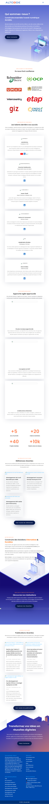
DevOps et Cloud (9, 796)
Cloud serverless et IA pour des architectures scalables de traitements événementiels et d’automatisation (34, 653)
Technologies (29, 761)
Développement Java (10, 792)
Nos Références (29, 765)
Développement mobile (10, 790)
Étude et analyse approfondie (24, 329)
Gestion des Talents (16, 659)
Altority (27, 769)
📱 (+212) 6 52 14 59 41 (31, 780)
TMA (6, 778)
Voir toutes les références (24, 522)
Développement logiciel (10, 784)
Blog (27, 763)
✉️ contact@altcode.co (31, 778)
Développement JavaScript (11, 788)
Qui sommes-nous (30, 757)
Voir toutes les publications (24, 708)
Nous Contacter (12, 37)
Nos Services (29, 759)
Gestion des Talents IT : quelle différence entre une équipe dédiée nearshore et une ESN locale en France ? (14, 653)
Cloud (34, 659)
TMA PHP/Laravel (9, 794)
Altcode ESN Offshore (31, 771)
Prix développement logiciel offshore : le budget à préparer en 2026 (14, 683)
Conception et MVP (24, 369)
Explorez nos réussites (24, 606)
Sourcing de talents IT (10, 782)
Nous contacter (29, 767)
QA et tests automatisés (10, 786)
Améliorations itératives (24, 411)
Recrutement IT (8, 780)
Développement (15, 687)
